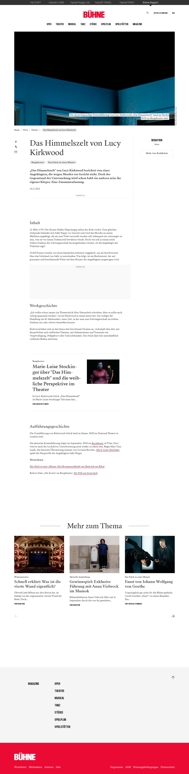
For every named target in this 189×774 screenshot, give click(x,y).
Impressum (116, 767)
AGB (128, 767)
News (25, 130)
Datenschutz (168, 767)
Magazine (137, 24)
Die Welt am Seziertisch (85, 473)
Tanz (83, 24)
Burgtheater (38, 162)
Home (17, 130)
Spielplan (106, 24)
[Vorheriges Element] (16, 616)
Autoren (49, 767)
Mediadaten (35, 767)
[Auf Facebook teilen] (15, 142)
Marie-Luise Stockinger (108, 449)
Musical (72, 24)
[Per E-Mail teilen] (15, 152)
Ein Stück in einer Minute (61, 162)
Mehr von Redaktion (157, 153)
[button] (148, 13)
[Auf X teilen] (16, 147)
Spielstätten (121, 24)
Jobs (58, 767)
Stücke (93, 24)
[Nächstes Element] (173, 616)
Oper (49, 24)
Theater (60, 24)
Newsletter (20, 767)
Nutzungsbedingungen (145, 767)
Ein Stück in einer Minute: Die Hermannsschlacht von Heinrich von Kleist (67, 466)
